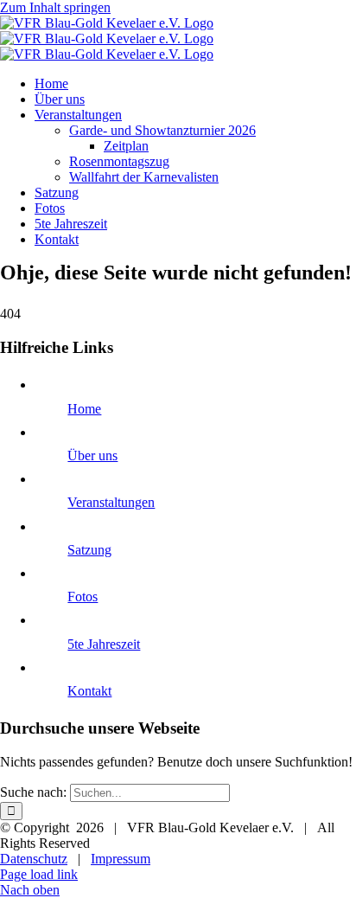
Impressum (120, 858)
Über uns (92, 455)
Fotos (82, 596)
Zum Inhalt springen (55, 7)
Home (84, 408)
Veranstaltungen (111, 502)
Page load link (39, 874)
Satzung (89, 549)
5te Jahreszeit (103, 644)
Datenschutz (33, 858)
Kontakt (89, 690)
